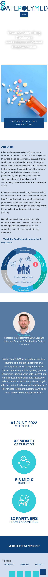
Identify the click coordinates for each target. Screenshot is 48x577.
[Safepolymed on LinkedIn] (12, 574)
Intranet (9, 564)
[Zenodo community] (36, 574)
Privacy (39, 564)
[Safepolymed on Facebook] (20, 574)
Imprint (24, 564)
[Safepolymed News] (28, 574)
